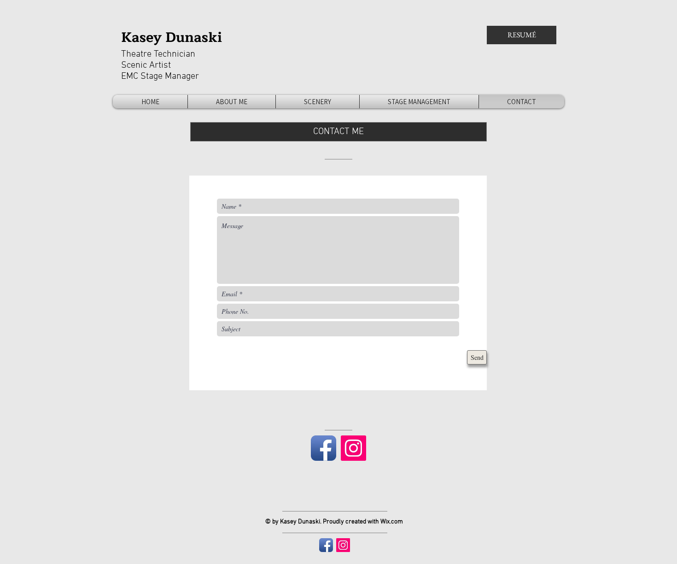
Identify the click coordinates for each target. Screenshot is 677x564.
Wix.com (391, 522)
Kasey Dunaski (171, 37)
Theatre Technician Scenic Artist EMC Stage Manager (160, 65)
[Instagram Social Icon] (353, 448)
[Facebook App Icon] (323, 448)
